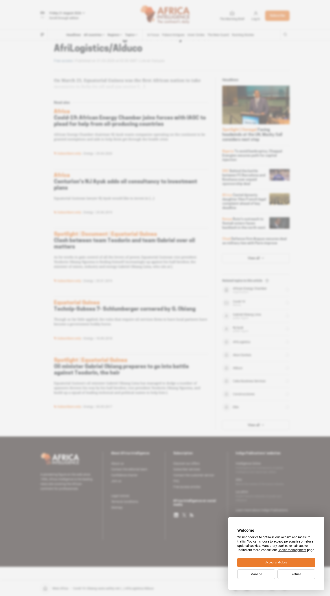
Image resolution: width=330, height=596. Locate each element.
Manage (256, 574)
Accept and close (276, 562)
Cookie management (292, 550)
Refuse (296, 574)
